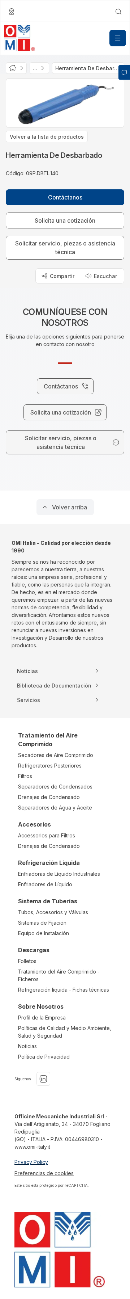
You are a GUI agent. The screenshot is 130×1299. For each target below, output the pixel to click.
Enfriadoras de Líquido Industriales (59, 874)
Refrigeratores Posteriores (50, 765)
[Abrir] (117, 38)
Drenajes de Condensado (49, 797)
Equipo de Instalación (43, 933)
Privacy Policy (31, 1162)
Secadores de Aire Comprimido (55, 755)
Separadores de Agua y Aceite (55, 807)
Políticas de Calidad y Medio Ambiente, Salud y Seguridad (64, 1032)
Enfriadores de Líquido (45, 884)
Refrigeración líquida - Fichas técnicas (63, 990)
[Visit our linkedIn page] (43, 1079)
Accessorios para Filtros (46, 835)
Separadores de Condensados (55, 786)
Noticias (27, 1046)
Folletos (27, 961)
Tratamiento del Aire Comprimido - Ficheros (59, 975)
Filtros (25, 776)
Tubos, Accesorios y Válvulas (53, 912)
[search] (118, 11)
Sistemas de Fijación (42, 923)
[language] (11, 11)
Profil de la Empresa (42, 1017)
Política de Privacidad (44, 1057)
